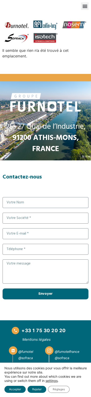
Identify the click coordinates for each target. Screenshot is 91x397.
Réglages (59, 389)
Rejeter (37, 389)
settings (52, 381)
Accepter (15, 389)
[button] (85, 6)
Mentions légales (36, 339)
